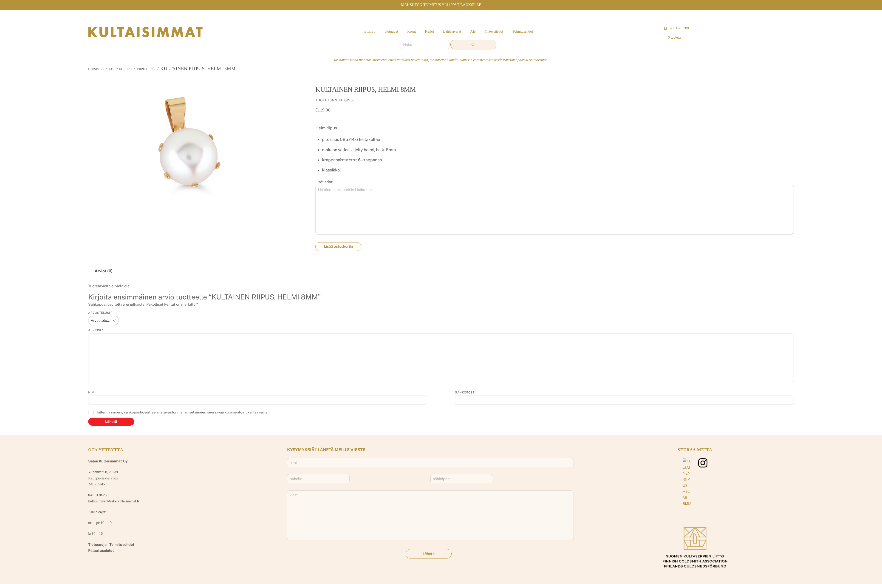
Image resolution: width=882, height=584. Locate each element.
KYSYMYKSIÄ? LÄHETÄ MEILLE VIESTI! (326, 449)
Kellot (429, 31)
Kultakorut (119, 69)
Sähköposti (466, 392)
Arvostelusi (100, 312)
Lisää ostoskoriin (338, 246)
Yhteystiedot (494, 31)
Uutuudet (391, 31)
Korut (411, 31)
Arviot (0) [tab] (104, 270)
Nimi (92, 392)
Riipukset (145, 69)
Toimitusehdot (522, 31)
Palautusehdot (101, 550)
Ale (472, 31)
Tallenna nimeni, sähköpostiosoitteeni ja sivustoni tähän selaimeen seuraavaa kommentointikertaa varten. (183, 412)
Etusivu (369, 31)
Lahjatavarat (452, 31)
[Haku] (473, 44)
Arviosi (95, 330)
